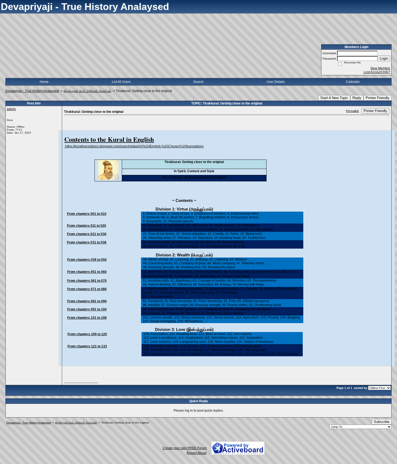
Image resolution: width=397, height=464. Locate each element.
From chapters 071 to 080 (87, 289)
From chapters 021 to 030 (86, 234)
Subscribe (381, 422)
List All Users (121, 82)
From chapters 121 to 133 (87, 346)
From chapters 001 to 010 (86, 214)
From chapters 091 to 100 (87, 309)
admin (11, 109)
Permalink (352, 111)
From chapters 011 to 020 (86, 226)
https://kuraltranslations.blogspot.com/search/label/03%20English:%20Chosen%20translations (134, 146)
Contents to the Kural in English (109, 139)
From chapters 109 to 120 (87, 334)
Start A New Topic (334, 98)
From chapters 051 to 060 (87, 272)
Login (384, 58)
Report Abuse (197, 453)
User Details (276, 82)
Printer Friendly (377, 98)
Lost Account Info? (377, 72)
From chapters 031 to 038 (86, 242)
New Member (380, 68)
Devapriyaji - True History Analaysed (32, 91)
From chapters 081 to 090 (87, 301)
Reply (356, 98)
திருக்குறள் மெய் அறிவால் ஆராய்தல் (87, 91)
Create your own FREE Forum (185, 448)
